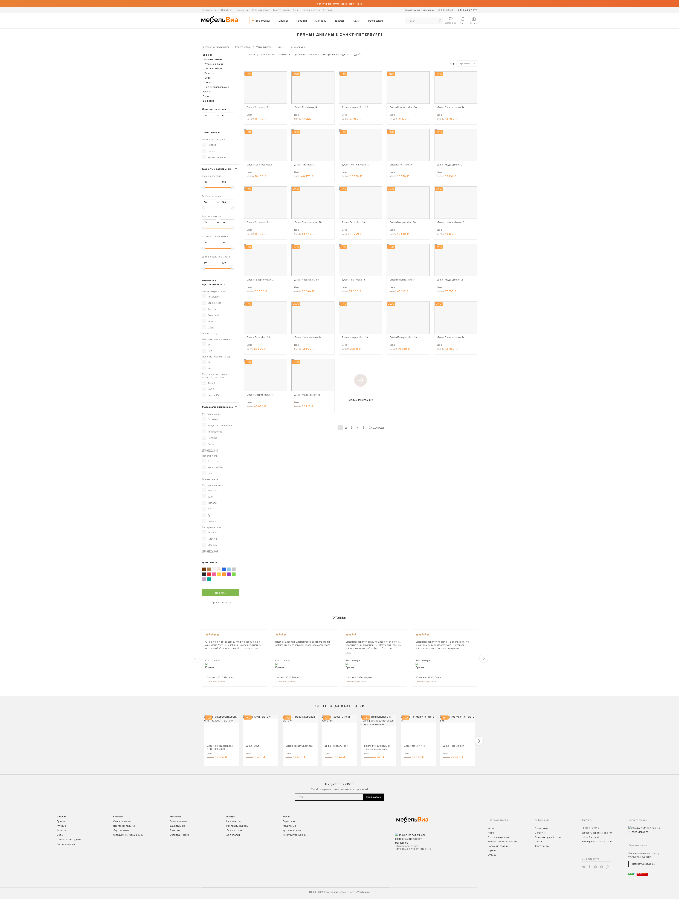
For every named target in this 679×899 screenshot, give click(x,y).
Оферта (492, 850)
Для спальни (233, 834)
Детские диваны (213, 68)
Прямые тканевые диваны (307, 54)
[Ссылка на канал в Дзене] (601, 867)
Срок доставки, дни (214, 109)
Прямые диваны (213, 59)
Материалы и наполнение (217, 406)
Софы (207, 77)
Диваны (283, 20)
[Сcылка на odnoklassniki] (589, 867)
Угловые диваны (213, 63)
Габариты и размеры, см (216, 168)
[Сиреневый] (204, 579)
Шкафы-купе (233, 821)
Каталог (492, 828)
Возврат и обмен (281, 10)
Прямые (61, 821)
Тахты (207, 82)
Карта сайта (542, 846)
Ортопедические (66, 844)
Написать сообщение (643, 863)
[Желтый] (219, 574)
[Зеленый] (234, 574)
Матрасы (320, 20)
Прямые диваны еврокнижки (275, 54)
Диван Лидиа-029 (215, 681)
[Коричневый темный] (204, 569)
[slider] (203, 187)
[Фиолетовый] (229, 574)
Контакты (328, 10)
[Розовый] (214, 574)
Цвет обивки (209, 562)
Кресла (207, 91)
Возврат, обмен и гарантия (503, 841)
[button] (264, 102)
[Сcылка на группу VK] (583, 867)
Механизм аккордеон (69, 839)
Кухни (356, 20)
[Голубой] (229, 569)
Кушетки (209, 73)
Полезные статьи (311, 10)
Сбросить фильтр (220, 602)
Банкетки (208, 100)
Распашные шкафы (237, 825)
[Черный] (204, 574)
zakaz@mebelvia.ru (592, 837)
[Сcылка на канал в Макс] (595, 867)
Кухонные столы (292, 830)
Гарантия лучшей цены (548, 837)
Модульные (289, 825)
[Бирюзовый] (209, 579)
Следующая (377, 428)
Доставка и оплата (260, 10)
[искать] (440, 20)
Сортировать (465, 63)
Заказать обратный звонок (419, 10)
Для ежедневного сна (217, 86)
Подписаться (373, 796)
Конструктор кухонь (294, 834)
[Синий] (224, 569)
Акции (296, 10)
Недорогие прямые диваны (336, 54)
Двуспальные (121, 830)
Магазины (540, 832)
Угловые (61, 825)
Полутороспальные (124, 825)
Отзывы (492, 854)
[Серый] (234, 569)
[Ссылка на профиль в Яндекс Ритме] (608, 867)
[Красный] (209, 574)
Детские (175, 830)
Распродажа (376, 20)
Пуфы (206, 96)
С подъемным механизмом (128, 834)
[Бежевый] (219, 569)
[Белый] (214, 569)
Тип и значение (211, 132)
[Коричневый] (209, 569)
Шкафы (339, 20)
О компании (242, 10)
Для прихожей (234, 830)
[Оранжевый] (224, 574)
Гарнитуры (289, 821)
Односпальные (121, 821)
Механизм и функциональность (213, 282)
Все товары (263, 20)
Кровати (302, 20)
